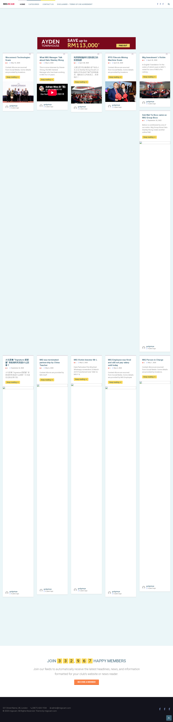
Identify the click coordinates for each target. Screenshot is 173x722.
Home (22, 4)
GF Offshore (48, 15)
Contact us (48, 4)
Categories (34, 4)
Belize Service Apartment (79, 15)
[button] (168, 4)
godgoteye (11, 29)
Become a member (87, 682)
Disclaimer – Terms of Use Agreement (74, 4)
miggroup (143, 15)
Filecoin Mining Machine (16, 15)
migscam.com (51, 711)
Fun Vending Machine (111, 15)
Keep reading (12, 77)
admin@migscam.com (61, 708)
